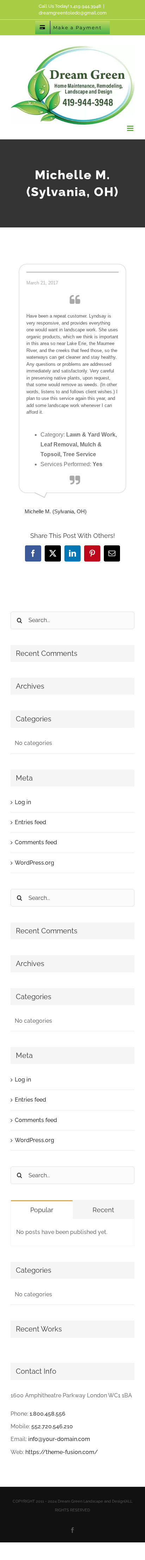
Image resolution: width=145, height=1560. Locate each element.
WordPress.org (34, 862)
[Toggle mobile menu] (130, 128)
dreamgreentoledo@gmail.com (73, 12)
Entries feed (30, 822)
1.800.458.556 (47, 1413)
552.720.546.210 (52, 1426)
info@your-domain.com (59, 1439)
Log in (23, 802)
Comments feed (36, 842)
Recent (103, 1210)
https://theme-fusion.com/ (61, 1452)
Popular (41, 1210)
